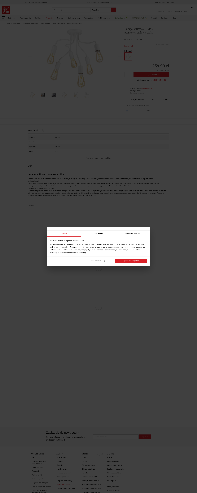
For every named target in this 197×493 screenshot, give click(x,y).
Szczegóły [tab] (98, 233)
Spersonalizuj (96, 261)
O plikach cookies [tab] (133, 233)
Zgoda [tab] (64, 233)
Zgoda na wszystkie (131, 261)
